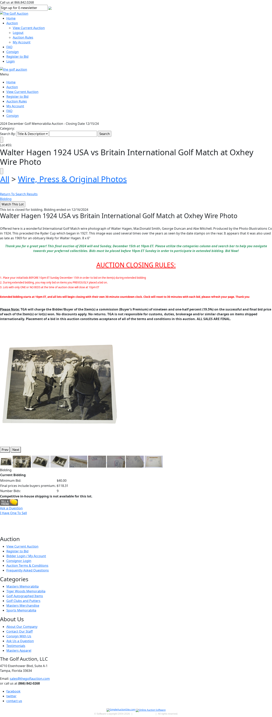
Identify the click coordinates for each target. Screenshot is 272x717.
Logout (18, 32)
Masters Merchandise (22, 605)
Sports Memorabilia (21, 610)
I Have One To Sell (13, 513)
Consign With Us (18, 636)
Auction (12, 23)
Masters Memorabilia (22, 586)
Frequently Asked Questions (27, 570)
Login (10, 61)
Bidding (6, 199)
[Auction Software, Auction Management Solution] (121, 710)
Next (15, 449)
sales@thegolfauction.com (30, 678)
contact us (14, 701)
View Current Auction (29, 28)
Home (11, 18)
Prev (5, 449)
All (4, 179)
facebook (13, 691)
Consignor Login (18, 561)
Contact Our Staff (19, 631)
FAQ (9, 47)
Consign (12, 52)
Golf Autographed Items (24, 596)
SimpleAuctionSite (144, 713)
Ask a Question (11, 508)
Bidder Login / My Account (26, 556)
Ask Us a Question (20, 641)
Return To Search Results (19, 194)
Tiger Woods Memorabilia (25, 591)
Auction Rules (23, 37)
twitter (11, 696)
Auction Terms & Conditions (27, 565)
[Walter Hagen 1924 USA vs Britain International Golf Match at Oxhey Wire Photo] (59, 384)
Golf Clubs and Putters (23, 601)
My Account (21, 42)
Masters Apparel (18, 650)
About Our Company (21, 626)
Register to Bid (17, 56)
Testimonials (15, 646)
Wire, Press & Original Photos (72, 179)
